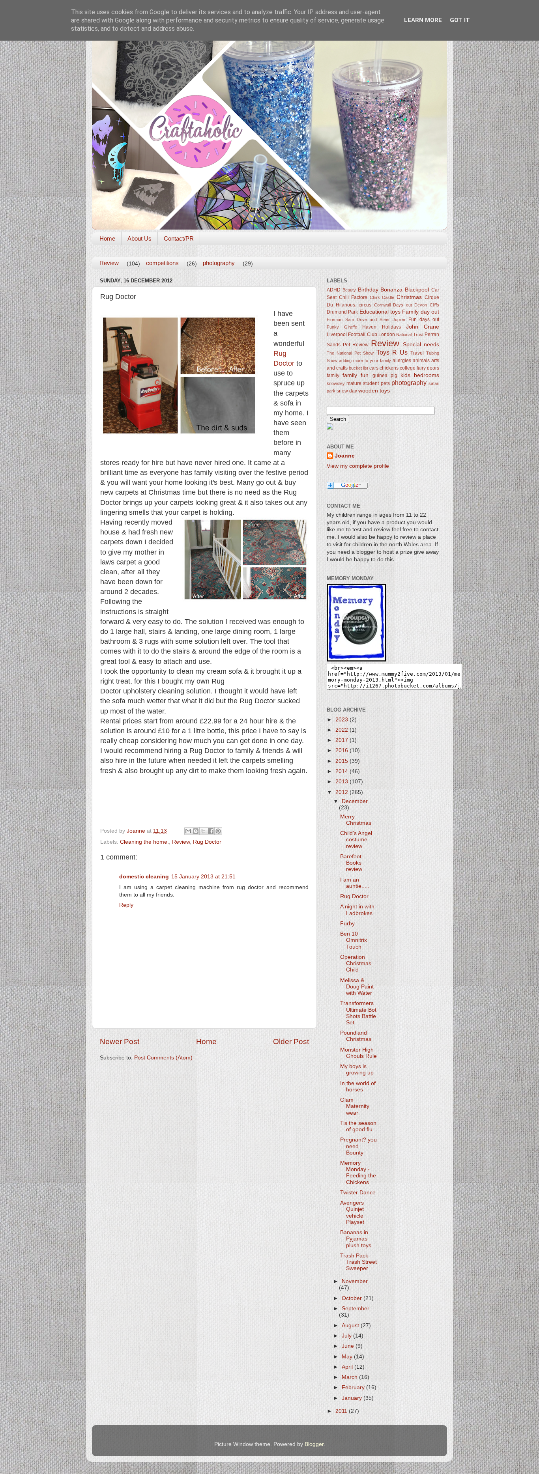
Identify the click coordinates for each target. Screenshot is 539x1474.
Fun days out (423, 319)
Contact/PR (179, 238)
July (347, 1336)
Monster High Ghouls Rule (358, 1053)
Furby (347, 924)
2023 (342, 720)
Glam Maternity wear (354, 1106)
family (333, 375)
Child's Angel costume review (356, 839)
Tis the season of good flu (358, 1126)
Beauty (349, 290)
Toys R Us (392, 352)
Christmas (409, 297)
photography (219, 263)
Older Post (291, 1041)
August (351, 1325)
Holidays (391, 327)
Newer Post (119, 1041)
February (354, 1387)
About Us (139, 238)
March (350, 1377)
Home (107, 238)
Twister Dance (358, 1193)
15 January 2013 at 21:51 (203, 877)
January (352, 1398)
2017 (342, 740)
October (352, 1298)
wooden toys (374, 391)
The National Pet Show (350, 353)
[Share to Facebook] (211, 831)
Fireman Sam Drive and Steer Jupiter (366, 319)
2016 (342, 750)
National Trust (409, 334)
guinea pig (384, 375)
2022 (342, 730)
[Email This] (188, 831)
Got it (460, 20)
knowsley (336, 383)
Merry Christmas (355, 820)
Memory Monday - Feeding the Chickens (358, 1172)
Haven (369, 327)
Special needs (421, 344)
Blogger (314, 1444)
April (348, 1367)
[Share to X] (203, 831)
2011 (342, 1411)
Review (109, 263)
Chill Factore (353, 297)
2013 (342, 782)
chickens (389, 368)
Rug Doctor (207, 842)
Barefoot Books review (351, 863)
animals (421, 360)
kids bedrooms (420, 375)
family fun (355, 375)
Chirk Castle (382, 297)
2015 (342, 761)
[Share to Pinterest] (218, 831)
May (348, 1357)
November (355, 1281)
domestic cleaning (144, 877)
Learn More (423, 20)
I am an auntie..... (354, 883)
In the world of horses (358, 1086)
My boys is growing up (357, 1069)
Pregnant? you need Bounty (358, 1146)
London (386, 334)
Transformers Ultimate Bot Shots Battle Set (358, 1013)
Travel (417, 353)
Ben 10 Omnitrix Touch (353, 940)
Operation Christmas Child (355, 963)
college (407, 368)
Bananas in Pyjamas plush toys (355, 1238)
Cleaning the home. (144, 842)
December (355, 801)
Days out (402, 305)
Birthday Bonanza (380, 290)
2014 (342, 771)
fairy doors (428, 368)
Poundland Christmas (355, 1036)
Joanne (345, 456)
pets (385, 383)
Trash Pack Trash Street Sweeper (358, 1262)
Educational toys (380, 312)
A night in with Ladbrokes (357, 910)
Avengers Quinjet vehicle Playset (352, 1212)
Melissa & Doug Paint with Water (357, 986)
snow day (347, 391)
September (355, 1308)
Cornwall (382, 305)
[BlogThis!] (196, 831)
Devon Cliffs (426, 305)
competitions (162, 263)
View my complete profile (358, 466)
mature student (362, 383)
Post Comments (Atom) (163, 1058)
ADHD (334, 290)
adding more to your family (365, 360)
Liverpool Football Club (352, 334)
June (349, 1346)
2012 (342, 792)
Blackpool (417, 290)
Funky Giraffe (342, 327)
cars (373, 368)
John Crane (422, 327)
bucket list (358, 368)
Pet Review (356, 344)
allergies (402, 360)
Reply (126, 905)
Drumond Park (342, 312)
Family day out (420, 312)
